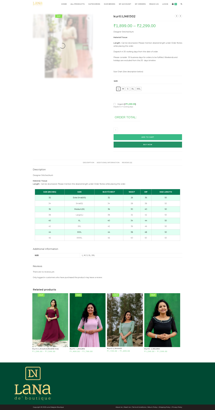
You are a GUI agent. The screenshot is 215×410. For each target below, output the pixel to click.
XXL (93, 260)
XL (89, 260)
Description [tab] (88, 168)
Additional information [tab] (108, 168)
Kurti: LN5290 (152, 354)
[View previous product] (176, 21)
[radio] (118, 94)
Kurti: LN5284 (77, 354)
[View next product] (180, 21)
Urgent (126, 109)
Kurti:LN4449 (114, 353)
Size (116, 86)
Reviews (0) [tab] (127, 168)
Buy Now (147, 150)
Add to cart (147, 142)
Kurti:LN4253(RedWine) (45, 354)
